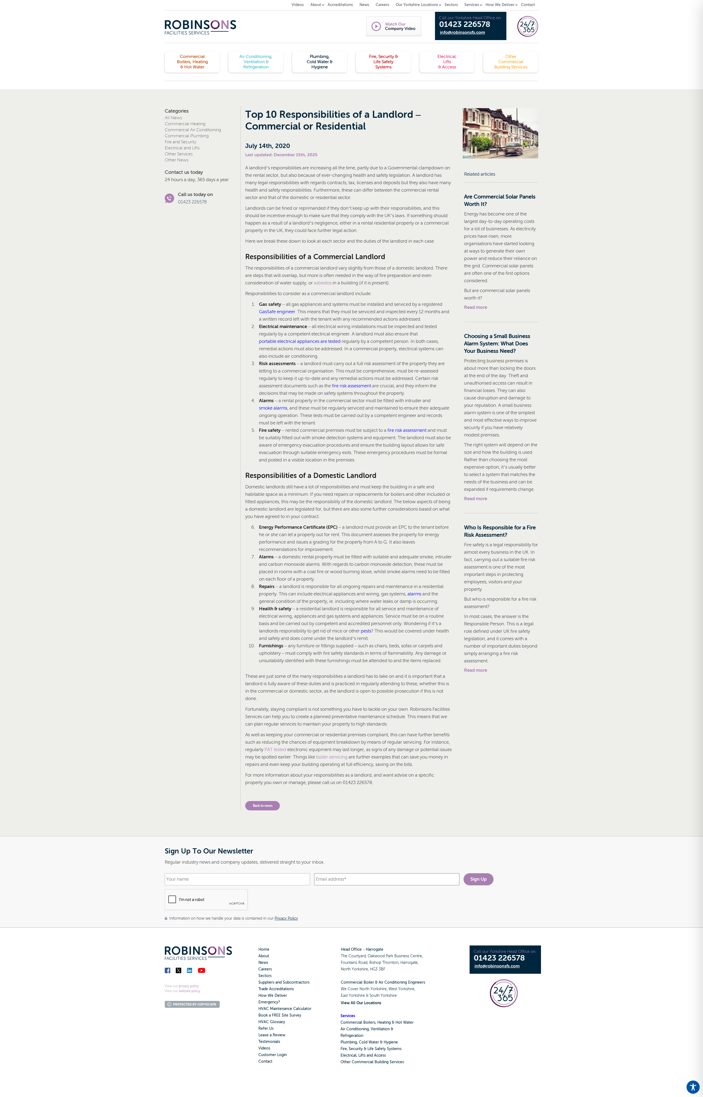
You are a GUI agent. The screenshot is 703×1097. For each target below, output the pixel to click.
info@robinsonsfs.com (462, 32)
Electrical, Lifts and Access (363, 1055)
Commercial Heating (185, 123)
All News (173, 117)
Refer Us (266, 1028)
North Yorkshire (373, 989)
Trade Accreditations (276, 989)
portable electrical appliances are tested (300, 341)
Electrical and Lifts (182, 147)
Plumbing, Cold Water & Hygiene (369, 1042)
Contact (265, 1061)
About (263, 956)
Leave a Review (271, 1035)
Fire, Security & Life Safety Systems (371, 1049)
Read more (475, 307)
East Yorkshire (353, 996)
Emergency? (269, 1002)
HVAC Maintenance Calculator (284, 1009)
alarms (414, 594)
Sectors (265, 976)
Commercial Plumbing (187, 135)
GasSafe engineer (277, 311)
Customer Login (272, 1055)
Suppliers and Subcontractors (283, 982)
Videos (264, 1048)
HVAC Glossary (271, 1022)
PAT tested (275, 749)
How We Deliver (272, 996)
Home (263, 949)
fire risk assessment (351, 385)
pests (366, 631)
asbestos (322, 283)
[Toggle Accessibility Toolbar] (693, 1087)
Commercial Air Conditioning (193, 129)
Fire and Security (180, 141)
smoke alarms (273, 408)
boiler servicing (331, 757)
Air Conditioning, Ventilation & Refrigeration (367, 1032)
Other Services (179, 154)
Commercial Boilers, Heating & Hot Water (377, 1022)
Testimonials (269, 1042)
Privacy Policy (286, 918)
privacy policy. (189, 986)
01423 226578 (464, 24)
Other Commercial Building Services (372, 1062)
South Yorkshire (383, 996)
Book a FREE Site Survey (279, 1015)
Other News (176, 160)
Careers (265, 969)
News (263, 963)
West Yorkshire (401, 989)
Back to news (262, 806)
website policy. (190, 991)
